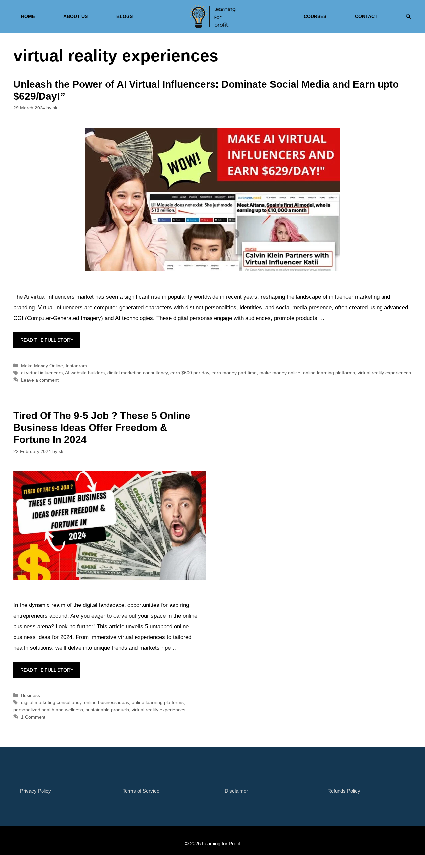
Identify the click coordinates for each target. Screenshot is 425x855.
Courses (315, 16)
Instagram (76, 365)
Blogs (124, 16)
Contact (366, 16)
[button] (408, 16)
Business (30, 695)
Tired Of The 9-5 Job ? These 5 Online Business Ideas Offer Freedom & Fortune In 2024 (101, 427)
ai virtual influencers (42, 372)
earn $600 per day (189, 372)
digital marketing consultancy (137, 372)
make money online (279, 372)
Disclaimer (236, 791)
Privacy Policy (35, 791)
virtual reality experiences (384, 372)
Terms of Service (141, 791)
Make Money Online (42, 365)
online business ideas (106, 702)
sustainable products (107, 709)
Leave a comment (40, 380)
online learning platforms (329, 372)
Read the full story (46, 340)
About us (75, 16)
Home (28, 16)
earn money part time (234, 372)
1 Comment (33, 717)
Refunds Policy (343, 791)
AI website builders (85, 372)
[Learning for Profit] (212, 16)
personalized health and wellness (48, 709)
